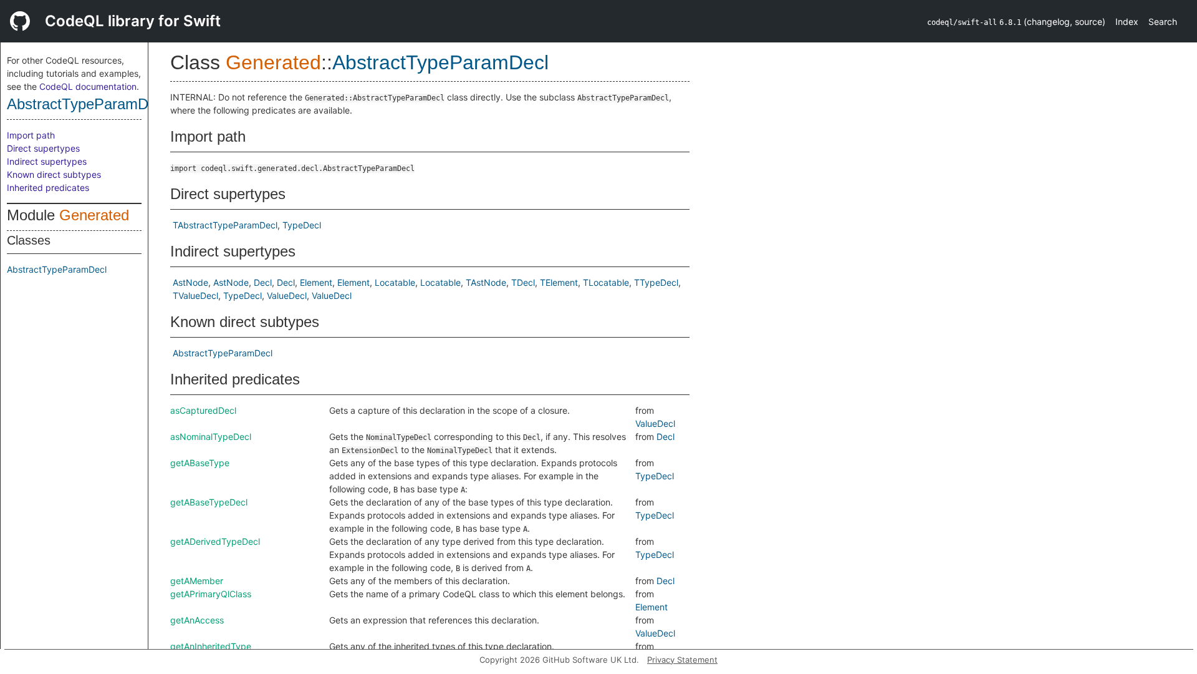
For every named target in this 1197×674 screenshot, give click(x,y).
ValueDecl (287, 295)
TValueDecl (195, 295)
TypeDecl (301, 225)
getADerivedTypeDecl (215, 541)
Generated (94, 215)
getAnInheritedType (210, 646)
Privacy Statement (682, 660)
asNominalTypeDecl (210, 436)
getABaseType (199, 462)
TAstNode (486, 282)
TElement (559, 282)
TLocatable (606, 282)
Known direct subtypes (54, 174)
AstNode (190, 282)
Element (316, 282)
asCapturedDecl (203, 410)
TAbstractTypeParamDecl (225, 225)
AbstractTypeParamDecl (87, 103)
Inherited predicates (48, 187)
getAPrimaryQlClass (210, 594)
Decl (263, 282)
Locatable (395, 282)
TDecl (523, 282)
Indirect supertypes (47, 161)
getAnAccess (197, 620)
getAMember (196, 580)
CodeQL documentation (88, 86)
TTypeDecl (656, 282)
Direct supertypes (43, 148)
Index (1126, 21)
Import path (31, 135)
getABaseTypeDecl (209, 502)
